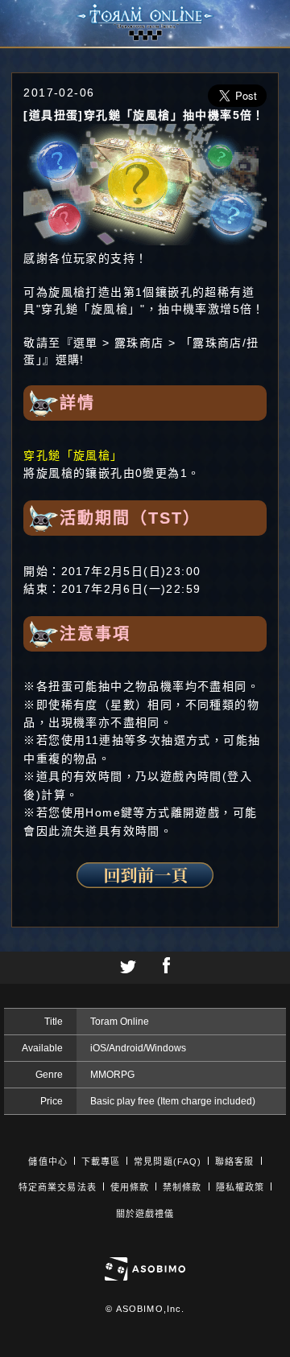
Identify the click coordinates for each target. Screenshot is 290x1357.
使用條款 (129, 1187)
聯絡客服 (234, 1161)
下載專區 (100, 1161)
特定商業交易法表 (58, 1187)
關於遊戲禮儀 (145, 1214)
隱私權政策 (240, 1187)
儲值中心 (47, 1161)
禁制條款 (182, 1187)
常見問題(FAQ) (167, 1161)
